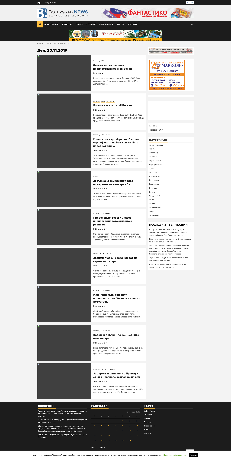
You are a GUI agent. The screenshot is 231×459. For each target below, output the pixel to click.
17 (136, 430)
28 (115, 440)
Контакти (132, 24)
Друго (151, 168)
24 (136, 435)
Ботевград (67, 24)
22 (122, 435)
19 (101, 435)
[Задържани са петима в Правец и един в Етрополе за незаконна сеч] (64, 381)
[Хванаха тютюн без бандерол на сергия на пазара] (64, 266)
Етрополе (91, 24)
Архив (153, 126)
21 (115, 435)
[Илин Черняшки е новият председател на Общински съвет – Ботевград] (64, 304)
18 (94, 435)
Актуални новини (156, 145)
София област (51, 24)
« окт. (93, 447)
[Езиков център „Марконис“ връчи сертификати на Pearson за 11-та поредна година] (64, 150)
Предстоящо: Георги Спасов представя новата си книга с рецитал (112, 221)
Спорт (103, 101)
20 (108, 435)
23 (129, 435)
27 (108, 440)
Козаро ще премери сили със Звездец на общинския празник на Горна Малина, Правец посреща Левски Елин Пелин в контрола (168, 232)
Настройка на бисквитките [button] (175, 455)
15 (122, 430)
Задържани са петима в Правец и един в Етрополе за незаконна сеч (116, 375)
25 (94, 440)
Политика (153, 188)
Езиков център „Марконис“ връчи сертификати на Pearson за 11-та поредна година (116, 143)
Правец (79, 24)
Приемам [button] (193, 455)
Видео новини (106, 24)
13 (108, 430)
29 (122, 440)
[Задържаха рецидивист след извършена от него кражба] (64, 189)
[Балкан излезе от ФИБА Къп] (64, 111)
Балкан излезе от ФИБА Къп (112, 105)
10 (136, 426)
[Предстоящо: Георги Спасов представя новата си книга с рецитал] (64, 227)
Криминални (154, 184)
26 (101, 440)
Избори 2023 (154, 176)
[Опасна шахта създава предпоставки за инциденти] (64, 73)
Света (151, 200)
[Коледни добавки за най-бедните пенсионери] (64, 343)
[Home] (40, 24)
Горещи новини (98, 253)
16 (129, 430)
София (152, 204)
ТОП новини (105, 61)
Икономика (154, 180)
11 (94, 430)
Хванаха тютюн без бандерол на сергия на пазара (115, 259)
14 (115, 430)
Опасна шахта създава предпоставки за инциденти (112, 67)
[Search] (191, 24)
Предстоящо (154, 196)
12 (101, 430)
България (153, 157)
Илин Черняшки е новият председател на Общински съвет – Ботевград (116, 298)
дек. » (102, 447)
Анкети (120, 24)
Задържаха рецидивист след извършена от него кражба (113, 182)
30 (129, 440)
